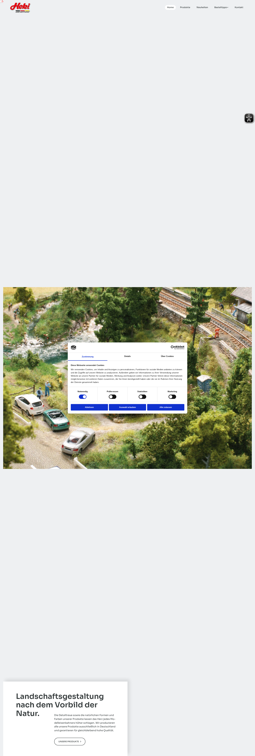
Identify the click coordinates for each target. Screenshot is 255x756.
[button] (69, 741)
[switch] (112, 397)
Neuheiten (202, 7)
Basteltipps (220, 7)
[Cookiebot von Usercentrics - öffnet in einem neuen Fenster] (172, 348)
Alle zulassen (166, 407)
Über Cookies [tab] (167, 356)
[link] (220, 7)
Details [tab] (127, 356)
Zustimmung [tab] (88, 356)
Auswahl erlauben (127, 407)
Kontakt (239, 7)
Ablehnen (89, 407)
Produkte (185, 7)
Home (170, 7)
